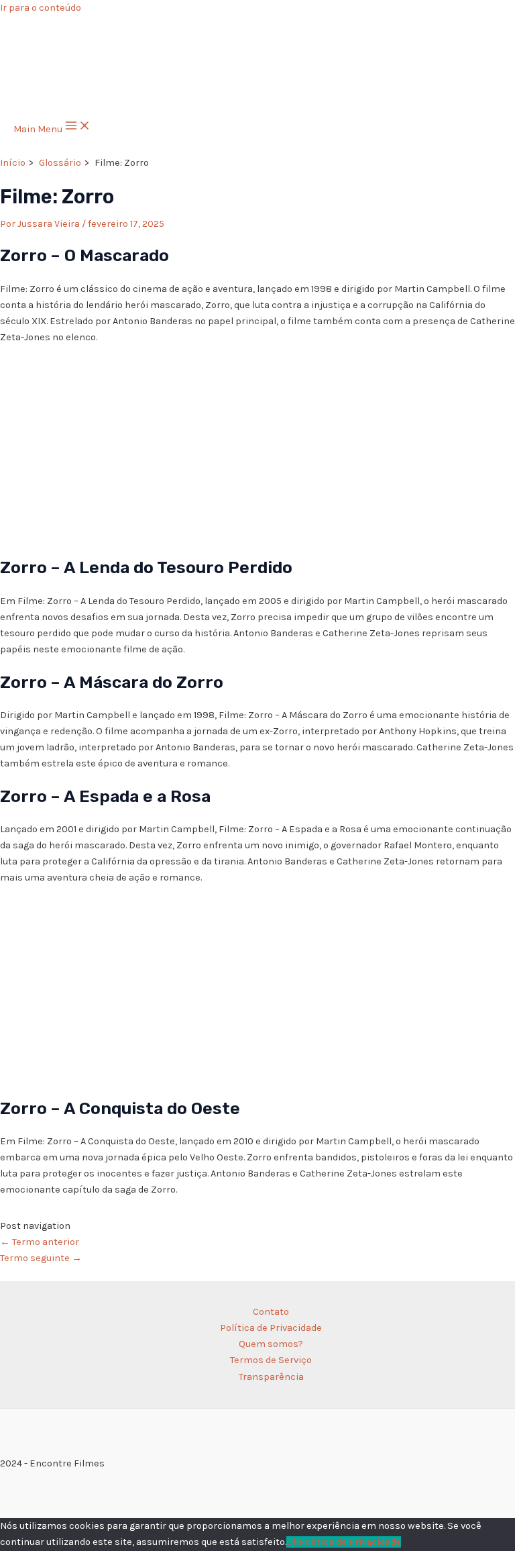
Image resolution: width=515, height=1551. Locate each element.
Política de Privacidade (271, 1328)
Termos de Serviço (271, 1360)
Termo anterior (39, 1242)
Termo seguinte (41, 1258)
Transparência (271, 1377)
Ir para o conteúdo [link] (40, 7)
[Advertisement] (257, 450)
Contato (271, 1311)
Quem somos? (271, 1344)
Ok (292, 1542)
